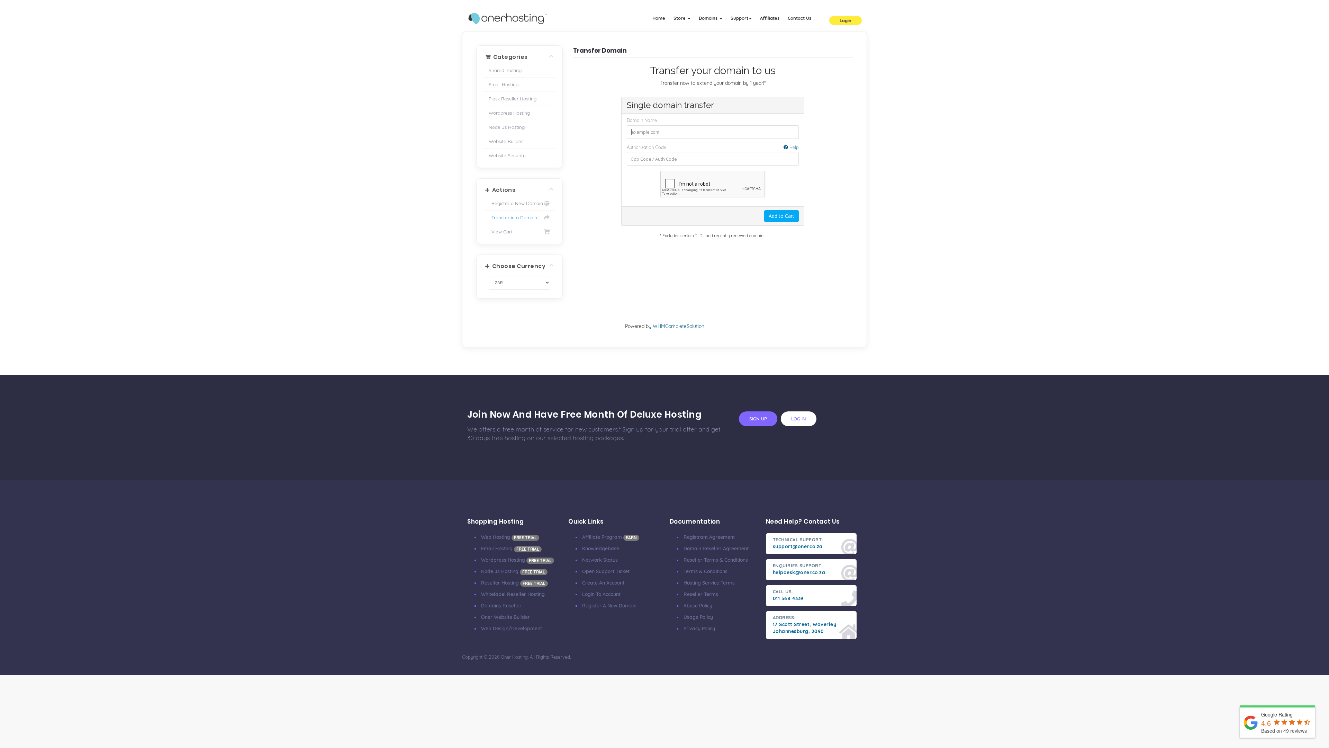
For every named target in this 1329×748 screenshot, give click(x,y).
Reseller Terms (701, 594)
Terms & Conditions (705, 571)
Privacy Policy (699, 628)
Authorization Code (713, 147)
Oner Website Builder (505, 617)
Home (658, 18)
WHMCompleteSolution (678, 326)
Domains (709, 18)
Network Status (600, 560)
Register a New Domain (516, 203)
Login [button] (845, 20)
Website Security (507, 155)
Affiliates (769, 18)
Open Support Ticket (606, 571)
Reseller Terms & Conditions (716, 560)
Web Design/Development (511, 628)
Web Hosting (509, 537)
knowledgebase (600, 548)
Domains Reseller (501, 606)
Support (739, 18)
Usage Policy (698, 617)
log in (798, 418)
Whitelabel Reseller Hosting (513, 594)
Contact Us (799, 18)
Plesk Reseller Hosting (512, 98)
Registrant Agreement (709, 537)
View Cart (501, 231)
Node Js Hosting (507, 127)
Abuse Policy (698, 606)
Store (680, 18)
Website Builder (506, 141)
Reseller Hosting (513, 583)
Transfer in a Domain (513, 217)
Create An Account (603, 583)
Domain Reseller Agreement (716, 548)
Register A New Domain (609, 606)
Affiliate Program (609, 537)
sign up (758, 418)
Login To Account (601, 594)
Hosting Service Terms (709, 583)
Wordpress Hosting (509, 113)
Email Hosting (503, 84)
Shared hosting (505, 70)
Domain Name (642, 120)
